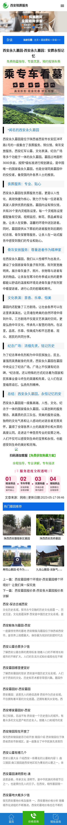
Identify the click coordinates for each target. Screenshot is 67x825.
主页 (36, 40)
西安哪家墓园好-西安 (17, 710)
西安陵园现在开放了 (16, 731)
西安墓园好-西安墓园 (17, 689)
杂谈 (54, 40)
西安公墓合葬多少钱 (16, 646)
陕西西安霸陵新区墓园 (17, 538)
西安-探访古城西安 (15, 604)
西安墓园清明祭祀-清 (17, 773)
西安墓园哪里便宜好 (16, 667)
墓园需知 (45, 40)
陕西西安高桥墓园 (50, 538)
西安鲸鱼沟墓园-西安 (17, 625)
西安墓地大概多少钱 (16, 795)
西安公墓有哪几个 (15, 752)
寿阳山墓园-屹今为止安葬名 (19, 569)
